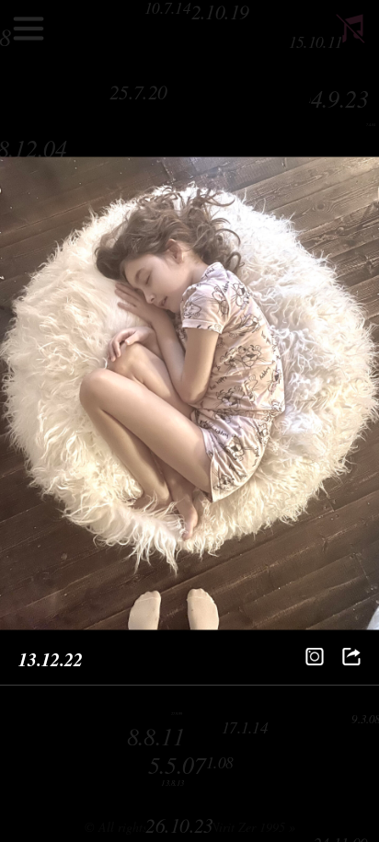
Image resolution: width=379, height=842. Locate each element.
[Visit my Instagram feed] (314, 657)
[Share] (351, 657)
